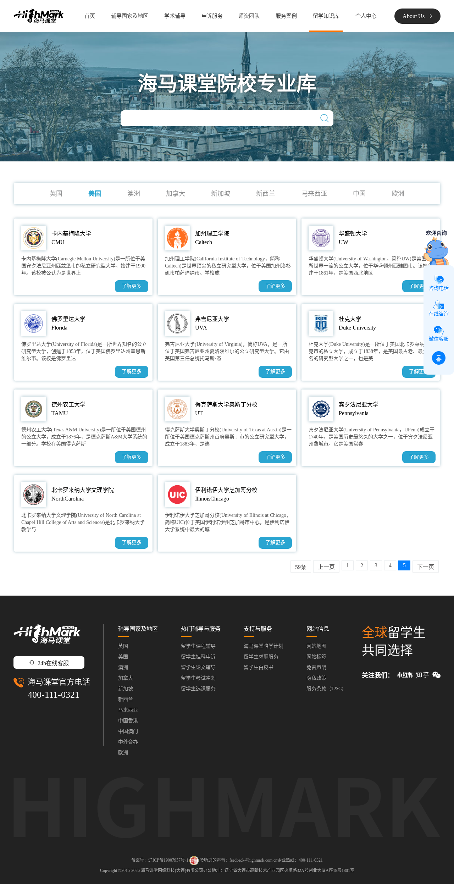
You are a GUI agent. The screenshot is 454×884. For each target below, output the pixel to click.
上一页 (326, 567)
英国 (56, 193)
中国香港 (128, 720)
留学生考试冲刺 (198, 678)
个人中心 (366, 16)
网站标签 (316, 656)
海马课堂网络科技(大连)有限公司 (172, 870)
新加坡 (220, 193)
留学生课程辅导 (198, 646)
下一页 (425, 567)
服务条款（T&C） (326, 688)
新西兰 (265, 193)
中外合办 (128, 742)
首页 (89, 16)
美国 (94, 193)
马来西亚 (314, 193)
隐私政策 (316, 678)
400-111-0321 (53, 695)
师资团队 (249, 16)
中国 (359, 193)
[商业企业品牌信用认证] (194, 860)
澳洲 (133, 193)
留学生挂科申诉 (198, 656)
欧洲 (398, 193)
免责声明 (316, 667)
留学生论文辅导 (198, 667)
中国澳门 (128, 731)
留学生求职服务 (261, 656)
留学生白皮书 (258, 667)
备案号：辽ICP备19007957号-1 (159, 860)
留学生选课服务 (198, 688)
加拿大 (175, 193)
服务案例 (286, 16)
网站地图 (316, 646)
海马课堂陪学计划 (263, 646)
